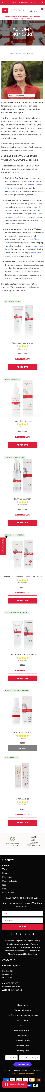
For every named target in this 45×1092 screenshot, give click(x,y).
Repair (5, 873)
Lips (4, 885)
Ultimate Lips (18, 271)
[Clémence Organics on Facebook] (11, 934)
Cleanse (5, 865)
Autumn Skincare (22, 31)
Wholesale (22, 1035)
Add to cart (22, 367)
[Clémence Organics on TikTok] (33, 934)
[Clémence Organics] (17, 10)
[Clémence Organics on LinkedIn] (29, 934)
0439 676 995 (12, 983)
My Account (22, 1005)
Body (4, 889)
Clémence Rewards (22, 1010)
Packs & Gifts (8, 892)
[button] (22, 346)
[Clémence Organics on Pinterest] (20, 934)
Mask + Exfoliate (9, 881)
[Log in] (35, 11)
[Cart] (40, 11)
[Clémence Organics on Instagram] (25, 934)
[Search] (30, 11)
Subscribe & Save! (22, 359)
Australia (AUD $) (28, 1058)
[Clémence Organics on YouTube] (16, 934)
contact (11, 986)
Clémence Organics (20, 1070)
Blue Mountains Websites (22, 1073)
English (10, 1058)
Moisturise (7, 877)
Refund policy (22, 1050)
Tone (4, 869)
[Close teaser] (6, 537)
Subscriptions (22, 1020)
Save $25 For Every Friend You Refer (22, 1015)
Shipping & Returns (22, 1030)
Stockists (22, 1025)
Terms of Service (22, 1040)
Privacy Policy (22, 1045)
